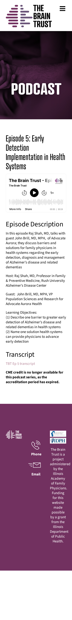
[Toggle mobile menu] (63, 8)
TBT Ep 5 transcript (20, 363)
